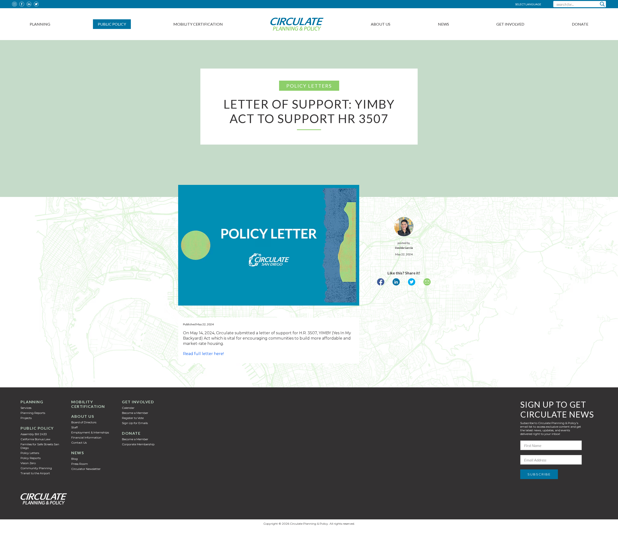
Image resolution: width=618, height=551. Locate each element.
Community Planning (36, 468)
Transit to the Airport (35, 473)
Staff (74, 427)
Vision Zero (28, 463)
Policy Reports (31, 458)
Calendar (128, 408)
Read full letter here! (203, 353)
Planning (40, 24)
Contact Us (79, 442)
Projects (26, 418)
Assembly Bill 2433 (34, 434)
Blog (74, 458)
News (443, 24)
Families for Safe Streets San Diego (40, 446)
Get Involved (510, 24)
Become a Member (135, 413)
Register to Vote (133, 418)
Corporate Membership (138, 444)
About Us (380, 24)
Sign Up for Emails (135, 423)
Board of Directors (83, 422)
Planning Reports (33, 413)
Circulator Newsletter (86, 469)
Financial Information (86, 437)
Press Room (79, 464)
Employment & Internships (90, 432)
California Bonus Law (35, 439)
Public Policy (112, 24)
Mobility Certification (198, 24)
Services (26, 408)
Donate (580, 24)
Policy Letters (30, 453)
